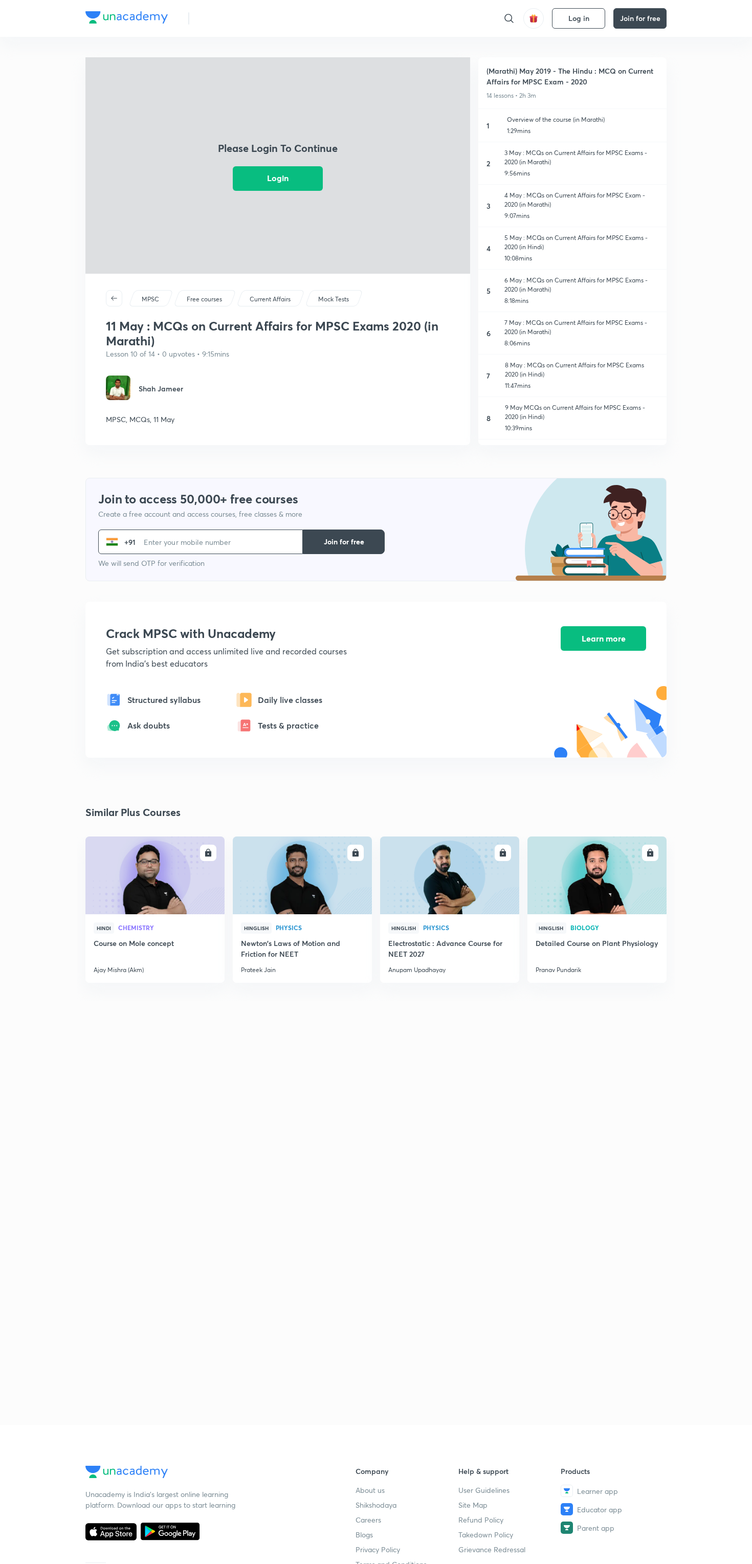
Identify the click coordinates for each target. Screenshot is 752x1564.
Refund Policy (480, 1520)
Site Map (473, 1505)
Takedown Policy (485, 1534)
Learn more (604, 638)
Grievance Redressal (491, 1549)
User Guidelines (484, 1490)
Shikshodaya (376, 1505)
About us (370, 1490)
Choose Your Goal (242, 18)
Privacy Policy (378, 1549)
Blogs (364, 1534)
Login (278, 177)
